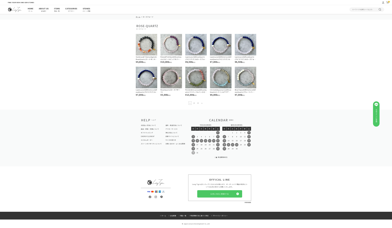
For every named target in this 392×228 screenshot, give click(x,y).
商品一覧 (183, 216)
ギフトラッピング (147, 133)
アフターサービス (171, 129)
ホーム (138, 17)
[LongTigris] (15, 9)
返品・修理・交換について (150, 129)
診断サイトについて (172, 136)
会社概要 (173, 216)
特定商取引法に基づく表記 (199, 216)
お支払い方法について (148, 125)
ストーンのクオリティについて (151, 144)
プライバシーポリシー (220, 216)
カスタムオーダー (147, 140)
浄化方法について (171, 133)
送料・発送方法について (173, 125)
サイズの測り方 (170, 140)
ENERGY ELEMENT (148, 136)
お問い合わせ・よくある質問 (175, 144)
